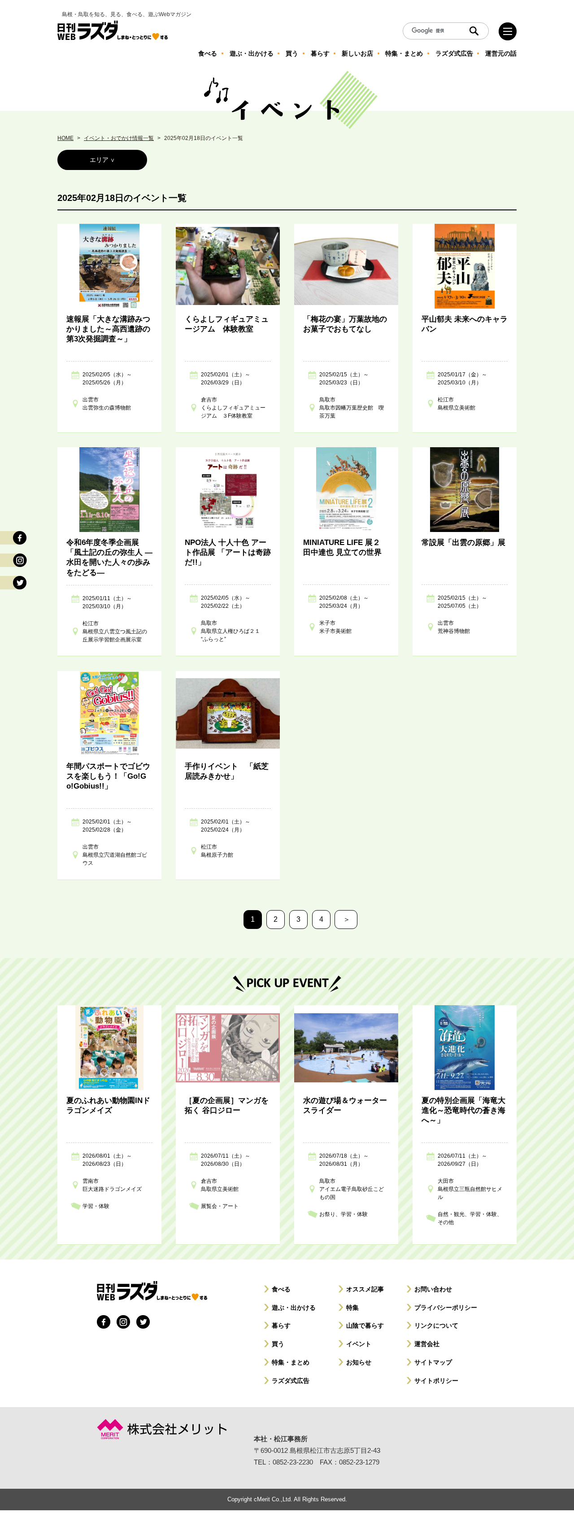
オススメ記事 (365, 1289)
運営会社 (426, 1343)
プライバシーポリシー (445, 1307)
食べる (281, 1289)
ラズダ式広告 (290, 1380)
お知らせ (358, 1362)
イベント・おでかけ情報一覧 (119, 138)
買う (278, 1343)
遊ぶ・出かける (294, 1307)
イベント (358, 1343)
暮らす (281, 1325)
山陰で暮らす (365, 1325)
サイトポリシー (436, 1380)
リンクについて (436, 1325)
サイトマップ (433, 1362)
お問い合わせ (433, 1289)
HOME (65, 138)
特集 (352, 1307)
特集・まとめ (290, 1362)
